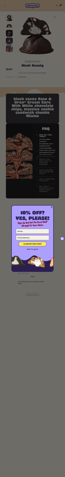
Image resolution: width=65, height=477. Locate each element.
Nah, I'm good (32, 249)
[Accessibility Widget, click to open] (62, 238)
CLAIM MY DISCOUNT (32, 244)
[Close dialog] (51, 207)
